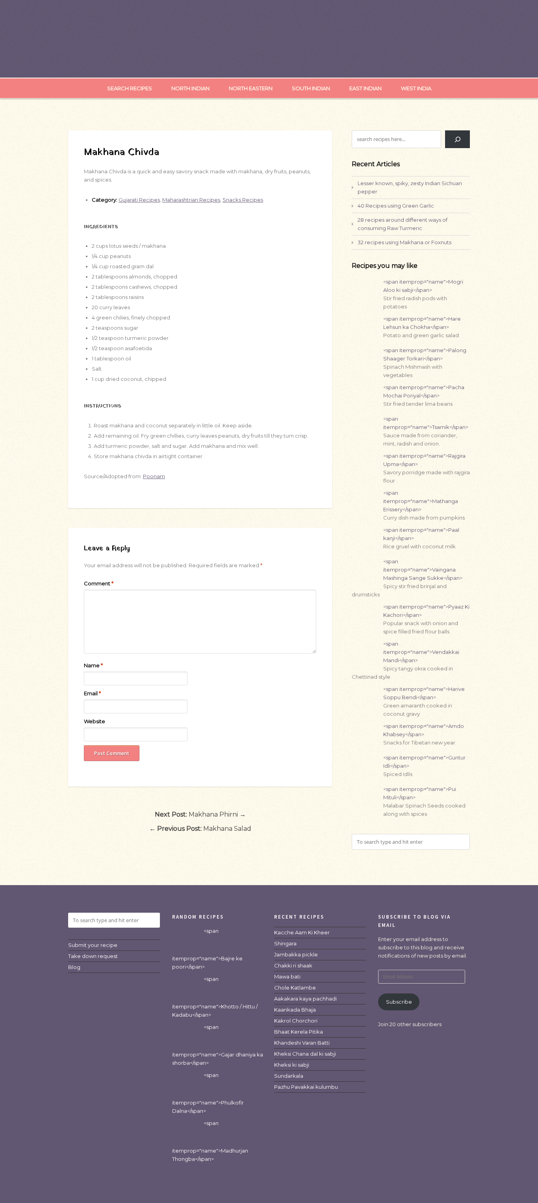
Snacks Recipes (243, 200)
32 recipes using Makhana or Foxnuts (404, 242)
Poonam (154, 476)
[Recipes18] (269, 61)
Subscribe (399, 1002)
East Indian (365, 88)
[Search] (457, 139)
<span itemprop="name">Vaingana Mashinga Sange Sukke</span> (422, 569)
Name (93, 665)
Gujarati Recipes (139, 200)
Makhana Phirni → (200, 814)
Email (92, 693)
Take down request (93, 956)
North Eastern (251, 88)
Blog (74, 967)
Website (94, 721)
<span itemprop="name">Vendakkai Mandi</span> (421, 651)
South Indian (311, 88)
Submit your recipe (92, 945)
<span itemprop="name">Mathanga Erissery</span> (420, 501)
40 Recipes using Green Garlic (396, 205)
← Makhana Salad (200, 828)
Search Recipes (129, 88)
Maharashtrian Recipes (191, 200)
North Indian (190, 88)
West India (416, 88)
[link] (302, 932)
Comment (98, 583)
